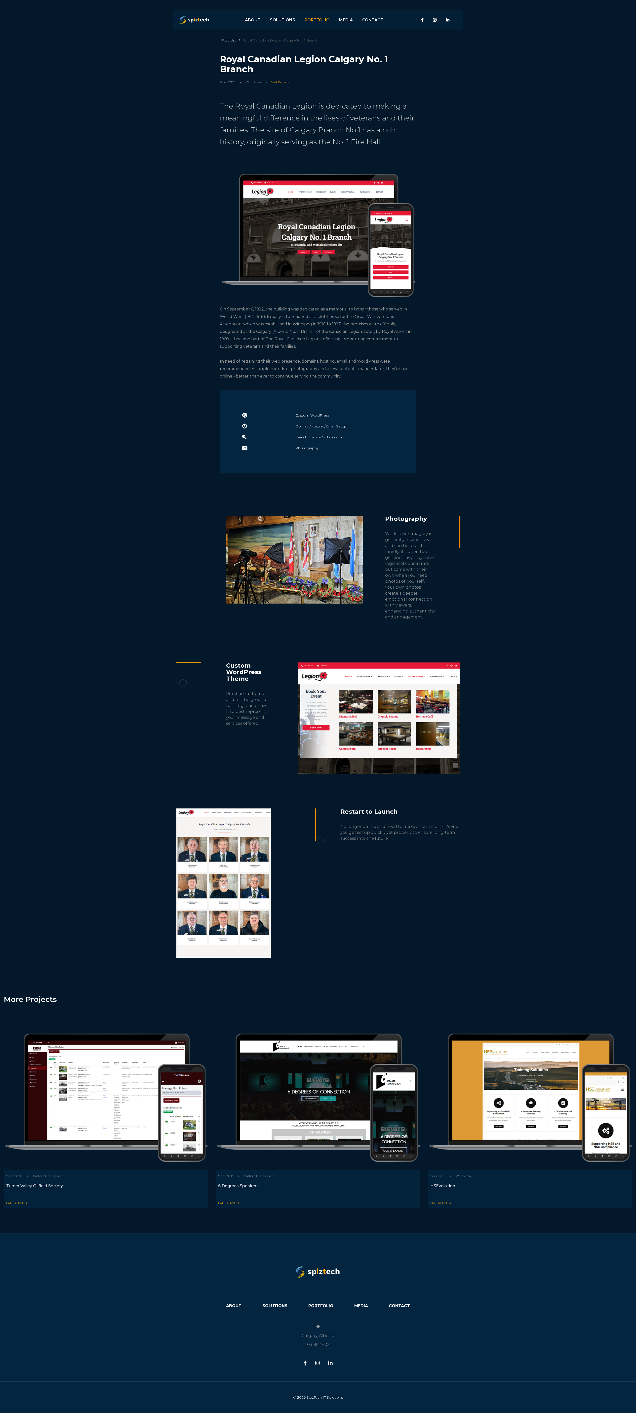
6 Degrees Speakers (238, 1186)
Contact (372, 20)
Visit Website (280, 82)
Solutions (282, 20)
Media (346, 20)
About (252, 20)
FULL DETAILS (16, 1203)
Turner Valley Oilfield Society (34, 1186)
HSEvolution (442, 1186)
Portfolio (317, 20)
